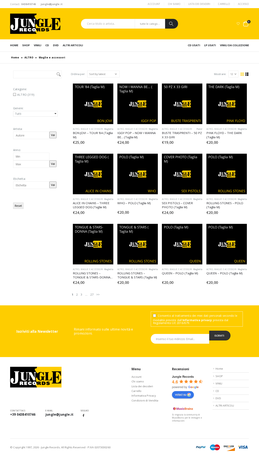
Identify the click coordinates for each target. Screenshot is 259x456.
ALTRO (29, 57)
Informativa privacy (197, 320)
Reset (18, 206)
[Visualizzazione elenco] (247, 74)
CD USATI (194, 45)
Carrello (224, 4)
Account (154, 4)
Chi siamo (174, 4)
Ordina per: (78, 74)
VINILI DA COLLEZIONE (234, 45)
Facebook (84, 415)
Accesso (243, 4)
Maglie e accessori (92, 129)
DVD (56, 45)
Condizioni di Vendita (145, 400)
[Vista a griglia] (242, 74)
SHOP (26, 45)
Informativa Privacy (144, 395)
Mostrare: (220, 74)
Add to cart (106, 90)
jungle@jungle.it (59, 414)
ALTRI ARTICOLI (73, 45)
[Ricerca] (171, 24)
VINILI (37, 45)
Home (14, 45)
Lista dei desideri (199, 4)
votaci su (180, 394)
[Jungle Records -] (35, 24)
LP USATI (210, 45)
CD (47, 45)
